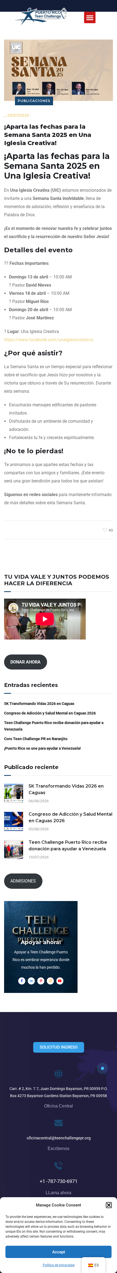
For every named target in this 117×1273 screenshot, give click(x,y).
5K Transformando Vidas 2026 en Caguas (39, 703)
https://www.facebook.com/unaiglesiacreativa (48, 339)
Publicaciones (34, 101)
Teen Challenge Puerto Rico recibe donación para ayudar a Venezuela (53, 725)
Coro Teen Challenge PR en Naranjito (35, 739)
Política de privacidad (59, 1265)
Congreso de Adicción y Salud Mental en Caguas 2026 (50, 713)
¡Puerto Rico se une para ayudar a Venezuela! (42, 748)
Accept (58, 1252)
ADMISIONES (23, 881)
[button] (109, 1205)
